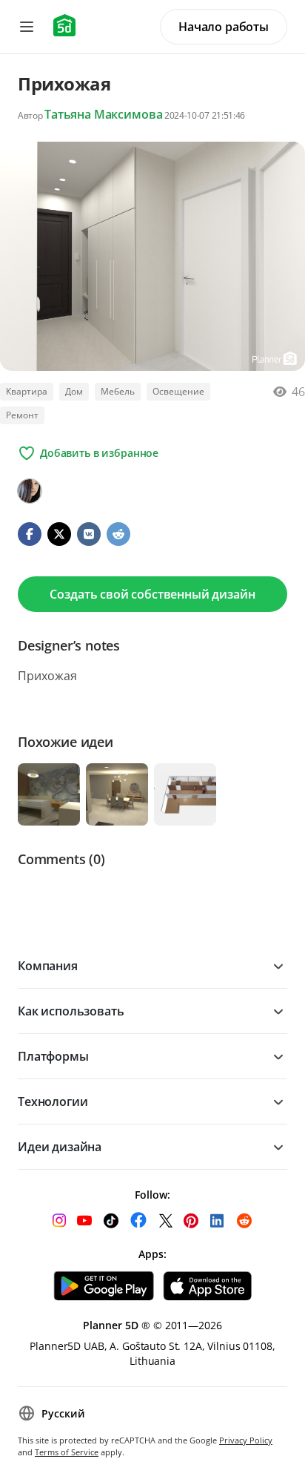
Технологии (52, 1101)
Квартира (26, 391)
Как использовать (71, 1011)
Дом (74, 391)
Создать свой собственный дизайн (152, 594)
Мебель (118, 391)
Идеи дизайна (59, 1147)
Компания (48, 966)
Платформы (53, 1056)
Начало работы (223, 27)
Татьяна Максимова (103, 114)
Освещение (178, 391)
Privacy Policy (245, 1440)
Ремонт (22, 415)
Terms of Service (66, 1452)
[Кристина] (29, 491)
